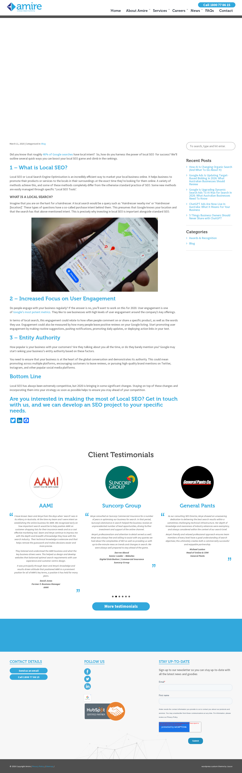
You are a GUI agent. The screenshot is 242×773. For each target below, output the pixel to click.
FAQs (209, 11)
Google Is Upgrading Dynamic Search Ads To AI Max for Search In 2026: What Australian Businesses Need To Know (210, 194)
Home (116, 11)
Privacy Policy (38, 766)
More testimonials (121, 606)
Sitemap (49, 766)
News (195, 11)
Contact (226, 11)
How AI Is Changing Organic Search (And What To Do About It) (210, 168)
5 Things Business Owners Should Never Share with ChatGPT (209, 217)
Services (160, 11)
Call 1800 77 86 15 (216, 5)
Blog (43, 143)
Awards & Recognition (203, 238)
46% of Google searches (58, 154)
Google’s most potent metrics (31, 312)
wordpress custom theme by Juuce (217, 766)
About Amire (137, 11)
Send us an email (29, 670)
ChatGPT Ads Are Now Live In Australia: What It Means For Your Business (209, 206)
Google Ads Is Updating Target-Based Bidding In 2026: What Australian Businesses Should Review (208, 180)
